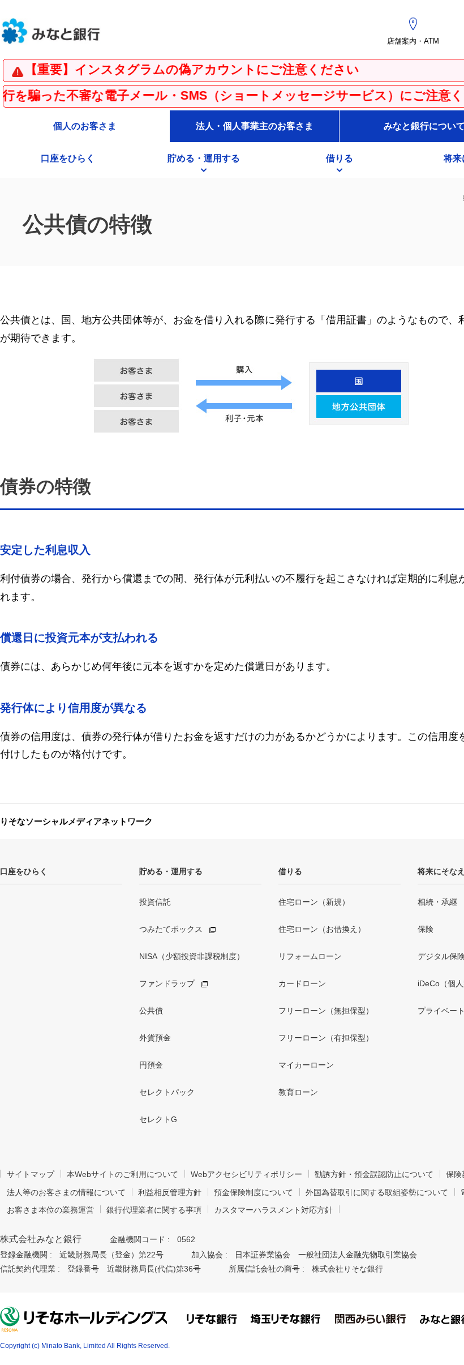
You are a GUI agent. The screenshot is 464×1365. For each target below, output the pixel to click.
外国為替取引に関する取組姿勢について (377, 1192)
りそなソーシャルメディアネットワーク (76, 821)
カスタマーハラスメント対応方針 (273, 1209)
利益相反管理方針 (169, 1192)
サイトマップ (30, 1174)
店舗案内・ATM (413, 41)
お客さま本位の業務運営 (50, 1209)
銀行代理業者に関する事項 (153, 1209)
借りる (290, 871)
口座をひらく (24, 871)
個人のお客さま (85, 126)
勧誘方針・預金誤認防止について (374, 1174)
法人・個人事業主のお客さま (254, 126)
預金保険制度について (253, 1192)
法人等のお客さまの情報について (66, 1192)
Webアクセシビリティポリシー (246, 1174)
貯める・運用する (171, 871)
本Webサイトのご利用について (122, 1174)
